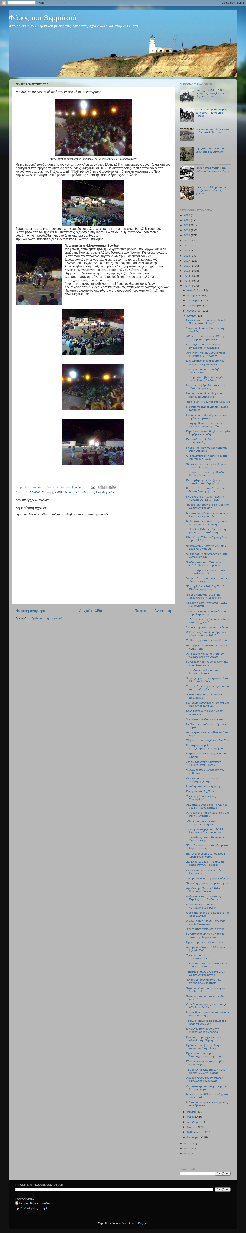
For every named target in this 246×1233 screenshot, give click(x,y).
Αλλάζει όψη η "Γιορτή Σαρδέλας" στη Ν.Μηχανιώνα (206, 922)
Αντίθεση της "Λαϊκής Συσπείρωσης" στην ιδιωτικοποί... (208, 814)
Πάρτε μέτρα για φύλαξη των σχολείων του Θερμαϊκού (203, 482)
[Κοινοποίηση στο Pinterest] (114, 487)
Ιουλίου (192, 315)
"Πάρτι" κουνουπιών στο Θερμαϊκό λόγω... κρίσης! (207, 847)
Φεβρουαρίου (195, 1132)
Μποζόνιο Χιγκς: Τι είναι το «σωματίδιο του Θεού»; (202, 906)
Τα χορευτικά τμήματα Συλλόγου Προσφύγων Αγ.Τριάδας (205, 1071)
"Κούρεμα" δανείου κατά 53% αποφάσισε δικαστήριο (203, 981)
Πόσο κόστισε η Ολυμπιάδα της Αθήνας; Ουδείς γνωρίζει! (205, 498)
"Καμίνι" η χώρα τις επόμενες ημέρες (208, 883)
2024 (187, 225)
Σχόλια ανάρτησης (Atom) (46, 618)
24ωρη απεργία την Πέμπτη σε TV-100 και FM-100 (207, 965)
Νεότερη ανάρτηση (30, 611)
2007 (187, 1153)
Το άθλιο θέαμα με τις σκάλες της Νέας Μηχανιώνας (206, 1022)
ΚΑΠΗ (58, 492)
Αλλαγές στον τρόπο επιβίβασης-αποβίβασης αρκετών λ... (206, 338)
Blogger (142, 1223)
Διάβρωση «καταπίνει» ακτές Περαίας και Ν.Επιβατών (203, 898)
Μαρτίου (192, 1127)
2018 (187, 255)
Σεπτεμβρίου (195, 305)
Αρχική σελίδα (90, 611)
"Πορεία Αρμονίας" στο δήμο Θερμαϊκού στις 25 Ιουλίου (203, 596)
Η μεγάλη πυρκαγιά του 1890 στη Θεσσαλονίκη (209, 150)
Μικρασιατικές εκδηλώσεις (79, 492)
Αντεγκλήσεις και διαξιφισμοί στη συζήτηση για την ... (205, 780)
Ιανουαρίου (194, 1137)
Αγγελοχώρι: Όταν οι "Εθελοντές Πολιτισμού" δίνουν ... (205, 890)
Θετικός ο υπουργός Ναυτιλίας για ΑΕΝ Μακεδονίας (206, 1006)
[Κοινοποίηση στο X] (107, 487)
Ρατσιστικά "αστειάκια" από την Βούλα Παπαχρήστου (205, 490)
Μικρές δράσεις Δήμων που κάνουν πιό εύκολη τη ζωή (207, 1014)
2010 (187, 1148)
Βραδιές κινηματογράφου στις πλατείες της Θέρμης (204, 1039)
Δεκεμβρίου (194, 290)
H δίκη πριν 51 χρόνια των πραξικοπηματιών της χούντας (211, 190)
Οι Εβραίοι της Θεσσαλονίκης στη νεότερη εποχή (206, 555)
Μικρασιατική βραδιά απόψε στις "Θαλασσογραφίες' (205, 387)
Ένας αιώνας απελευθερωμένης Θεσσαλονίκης (205, 839)
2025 (187, 220)
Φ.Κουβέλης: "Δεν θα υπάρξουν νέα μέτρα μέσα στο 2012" (207, 634)
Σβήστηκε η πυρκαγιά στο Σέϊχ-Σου (207, 740)
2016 (187, 265)
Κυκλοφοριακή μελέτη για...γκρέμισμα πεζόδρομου (204, 747)
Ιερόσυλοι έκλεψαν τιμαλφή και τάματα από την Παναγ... (204, 1047)
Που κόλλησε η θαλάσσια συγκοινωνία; (201, 441)
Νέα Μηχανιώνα (105, 492)
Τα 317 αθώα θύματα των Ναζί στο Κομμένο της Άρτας (212, 169)
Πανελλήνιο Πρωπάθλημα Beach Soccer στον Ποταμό (206, 322)
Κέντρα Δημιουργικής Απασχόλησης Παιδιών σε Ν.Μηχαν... (207, 704)
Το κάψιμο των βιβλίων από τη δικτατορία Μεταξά (212, 131)
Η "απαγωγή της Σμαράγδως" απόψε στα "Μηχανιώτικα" (204, 346)
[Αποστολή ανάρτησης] (93, 487)
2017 (187, 260)
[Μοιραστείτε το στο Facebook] (111, 487)
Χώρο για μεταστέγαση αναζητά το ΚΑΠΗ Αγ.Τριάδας (207, 680)
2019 (187, 250)
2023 (187, 230)
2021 (187, 240)
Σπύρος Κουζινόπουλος (34, 1203)
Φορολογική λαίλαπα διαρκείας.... (206, 719)
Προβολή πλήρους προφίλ (31, 1208)
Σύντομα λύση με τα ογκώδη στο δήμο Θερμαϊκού (206, 613)
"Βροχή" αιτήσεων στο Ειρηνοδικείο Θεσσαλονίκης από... (207, 506)
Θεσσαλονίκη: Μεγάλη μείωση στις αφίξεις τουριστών (207, 417)
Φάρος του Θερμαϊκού (42, 18)
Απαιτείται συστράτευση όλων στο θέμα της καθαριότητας (207, 806)
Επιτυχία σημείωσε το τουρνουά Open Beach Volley (205, 855)
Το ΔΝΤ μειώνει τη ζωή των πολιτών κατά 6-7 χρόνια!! (207, 621)
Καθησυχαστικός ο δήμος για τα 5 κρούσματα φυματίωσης (206, 523)
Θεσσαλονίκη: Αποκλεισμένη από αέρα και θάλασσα (206, 547)
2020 (187, 245)
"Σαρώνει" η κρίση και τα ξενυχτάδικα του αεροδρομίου (208, 688)
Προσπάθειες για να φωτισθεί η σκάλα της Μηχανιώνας (205, 935)
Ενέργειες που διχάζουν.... (202, 791)
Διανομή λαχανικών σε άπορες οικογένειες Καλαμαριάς (204, 1079)
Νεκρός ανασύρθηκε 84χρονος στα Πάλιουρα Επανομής (207, 395)
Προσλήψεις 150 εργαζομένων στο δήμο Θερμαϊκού (207, 663)
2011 (187, 1143)
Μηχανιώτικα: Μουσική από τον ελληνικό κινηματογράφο (205, 362)
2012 (187, 286)
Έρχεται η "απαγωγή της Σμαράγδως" (201, 798)
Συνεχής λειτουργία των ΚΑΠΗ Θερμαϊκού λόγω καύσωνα (204, 831)
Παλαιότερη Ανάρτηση (153, 611)
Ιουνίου (192, 1111)
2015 (187, 270)
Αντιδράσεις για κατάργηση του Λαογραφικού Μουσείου (205, 655)
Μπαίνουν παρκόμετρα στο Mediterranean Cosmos (202, 1030)
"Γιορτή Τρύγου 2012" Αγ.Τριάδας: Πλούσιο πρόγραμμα (207, 588)
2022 (187, 235)
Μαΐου (191, 1116)
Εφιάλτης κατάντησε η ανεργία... (205, 786)
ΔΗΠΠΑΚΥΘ (33, 492)
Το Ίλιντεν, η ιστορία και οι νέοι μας (207, 640)
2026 (187, 215)
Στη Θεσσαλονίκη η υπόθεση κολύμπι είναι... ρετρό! (203, 763)
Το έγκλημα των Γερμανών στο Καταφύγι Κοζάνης (204, 672)
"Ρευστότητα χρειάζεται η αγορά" (205, 929)
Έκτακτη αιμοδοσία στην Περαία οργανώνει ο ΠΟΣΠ (205, 572)
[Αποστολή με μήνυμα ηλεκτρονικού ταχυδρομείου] (100, 487)
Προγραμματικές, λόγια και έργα (205, 942)
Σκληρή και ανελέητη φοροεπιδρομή (207, 878)
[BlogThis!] (103, 487)
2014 (187, 276)
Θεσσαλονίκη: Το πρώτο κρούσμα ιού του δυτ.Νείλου (206, 457)
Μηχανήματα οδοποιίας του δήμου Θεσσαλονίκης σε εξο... (207, 515)
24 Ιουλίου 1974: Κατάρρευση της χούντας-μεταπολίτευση (206, 531)
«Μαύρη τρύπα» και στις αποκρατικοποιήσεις (201, 823)
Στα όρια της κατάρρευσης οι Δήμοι (207, 627)
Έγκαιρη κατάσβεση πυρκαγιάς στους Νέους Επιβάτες (205, 379)
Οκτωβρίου (194, 300)
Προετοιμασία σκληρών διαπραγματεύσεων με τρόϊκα (205, 1055)
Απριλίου (193, 1122)
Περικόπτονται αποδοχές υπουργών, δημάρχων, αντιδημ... (208, 433)
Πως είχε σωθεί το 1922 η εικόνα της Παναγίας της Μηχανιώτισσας (210, 93)
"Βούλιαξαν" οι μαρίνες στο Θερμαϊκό (208, 401)
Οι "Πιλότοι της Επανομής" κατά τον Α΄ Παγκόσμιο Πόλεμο (211, 112)
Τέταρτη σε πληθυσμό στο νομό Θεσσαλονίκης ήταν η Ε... (205, 973)
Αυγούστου (194, 310)
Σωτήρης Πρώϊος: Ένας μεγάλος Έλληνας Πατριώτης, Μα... (205, 425)
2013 (187, 281)
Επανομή (47, 492)
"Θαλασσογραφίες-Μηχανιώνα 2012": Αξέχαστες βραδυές (204, 564)
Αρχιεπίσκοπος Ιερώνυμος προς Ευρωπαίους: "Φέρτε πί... (205, 354)
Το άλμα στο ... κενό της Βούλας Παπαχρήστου (205, 474)
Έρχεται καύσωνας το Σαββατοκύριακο (199, 957)
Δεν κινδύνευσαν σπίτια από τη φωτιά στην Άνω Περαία (205, 863)
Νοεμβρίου (194, 295)
